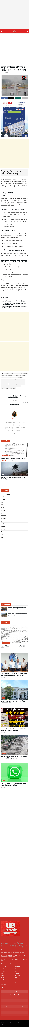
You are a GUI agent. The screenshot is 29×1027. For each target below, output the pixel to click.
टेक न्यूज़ (2, 507)
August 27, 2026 (10, 460)
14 (18, 1003)
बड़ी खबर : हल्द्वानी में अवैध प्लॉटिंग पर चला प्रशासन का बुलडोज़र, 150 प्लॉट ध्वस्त (17, 614)
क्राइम (2, 502)
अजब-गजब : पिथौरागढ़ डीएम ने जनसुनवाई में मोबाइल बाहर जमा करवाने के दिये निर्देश (17, 608)
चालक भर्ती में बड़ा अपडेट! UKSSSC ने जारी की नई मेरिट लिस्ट (14, 301)
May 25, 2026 (10, 610)
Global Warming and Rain (7, 377)
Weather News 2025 (16, 386)
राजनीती (2, 524)
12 (10, 1003)
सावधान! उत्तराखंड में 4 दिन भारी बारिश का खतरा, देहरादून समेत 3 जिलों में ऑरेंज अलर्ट (14, 307)
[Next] (16, 486)
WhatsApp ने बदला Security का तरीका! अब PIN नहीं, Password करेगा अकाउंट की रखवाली (13, 784)
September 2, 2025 (4, 72)
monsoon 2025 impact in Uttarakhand (16, 384)
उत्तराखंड (2, 497)
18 (6, 1006)
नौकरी (2, 513)
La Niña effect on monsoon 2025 (18, 381)
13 (14, 1003)
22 (22, 1006)
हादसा (2, 534)
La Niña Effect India (6, 381)
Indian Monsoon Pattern (19, 379)
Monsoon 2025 (5, 384)
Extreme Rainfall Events (22, 373)
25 (6, 1009)
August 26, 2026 (4, 787)
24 (2, 1009)
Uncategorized (6, 455)
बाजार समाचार (3, 515)
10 (2, 1003)
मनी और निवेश (3, 518)
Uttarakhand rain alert (6, 386)
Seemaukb (14, 418)
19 (10, 1006)
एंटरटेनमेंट (3, 499)
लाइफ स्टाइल (3, 529)
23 (26, 1006)
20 (14, 1006)
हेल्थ (2, 537)
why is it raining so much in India (8, 388)
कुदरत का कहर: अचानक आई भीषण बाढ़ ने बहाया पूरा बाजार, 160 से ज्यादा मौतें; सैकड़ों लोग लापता (14, 757)
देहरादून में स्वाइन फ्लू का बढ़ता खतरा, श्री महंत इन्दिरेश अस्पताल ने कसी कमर (13, 702)
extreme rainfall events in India (8, 375)
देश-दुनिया (3, 510)
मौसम (3, 474)
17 (2, 1006)
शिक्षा (2, 532)
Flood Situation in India (20, 375)
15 (22, 1003)
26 (10, 1009)
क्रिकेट (2, 505)
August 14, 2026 (10, 480)
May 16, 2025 (10, 616)
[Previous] (13, 486)
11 (6, 1003)
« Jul (2, 1015)
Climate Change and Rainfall (10, 373)
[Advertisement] (14, 14)
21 (18, 1006)
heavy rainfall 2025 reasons (7, 379)
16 (26, 1003)
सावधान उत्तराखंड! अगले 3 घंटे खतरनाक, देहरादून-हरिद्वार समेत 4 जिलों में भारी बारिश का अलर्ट (14, 303)
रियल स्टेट (3, 526)
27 (14, 1009)
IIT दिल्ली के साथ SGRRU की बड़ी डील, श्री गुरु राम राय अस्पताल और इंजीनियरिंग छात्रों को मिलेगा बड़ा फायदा (14, 674)
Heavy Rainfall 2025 (18, 377)
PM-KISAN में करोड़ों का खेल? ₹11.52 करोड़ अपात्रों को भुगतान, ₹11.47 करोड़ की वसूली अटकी (14, 729)
